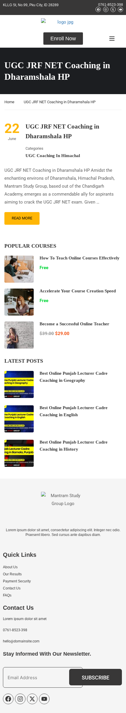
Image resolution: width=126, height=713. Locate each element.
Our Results (12, 574)
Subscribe (95, 677)
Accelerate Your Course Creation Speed (78, 291)
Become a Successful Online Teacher (74, 323)
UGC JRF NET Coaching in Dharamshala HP (62, 131)
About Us (10, 567)
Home (9, 102)
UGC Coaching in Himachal (52, 155)
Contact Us (12, 588)
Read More (22, 218)
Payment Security (17, 581)
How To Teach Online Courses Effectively (80, 258)
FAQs (7, 595)
